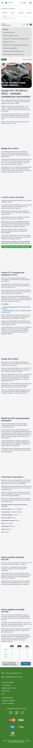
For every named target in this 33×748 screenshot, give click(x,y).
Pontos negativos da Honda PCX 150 (13, 54)
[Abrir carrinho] (2, 2)
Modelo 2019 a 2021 (9, 42)
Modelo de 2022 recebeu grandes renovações (16, 45)
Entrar (25, 2)
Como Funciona (6, 685)
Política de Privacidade (8, 700)
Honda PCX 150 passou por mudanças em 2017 (16, 39)
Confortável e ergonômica (10, 48)
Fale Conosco (6, 691)
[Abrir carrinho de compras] (30, 2)
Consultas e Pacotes (8, 682)
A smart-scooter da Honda (11, 35)
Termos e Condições (8, 703)
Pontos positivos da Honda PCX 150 (13, 51)
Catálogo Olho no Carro (9, 688)
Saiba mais (26, 663)
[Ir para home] (9, 3)
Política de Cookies (7, 697)
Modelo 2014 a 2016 (9, 32)
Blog (3, 693)
